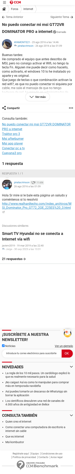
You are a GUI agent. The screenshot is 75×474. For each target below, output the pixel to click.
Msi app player (12, 143)
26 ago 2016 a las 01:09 (48, 45)
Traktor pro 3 (11, 134)
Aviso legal (57, 457)
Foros (14, 9)
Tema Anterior (14, 17)
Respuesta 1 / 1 (12, 173)
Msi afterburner (13, 139)
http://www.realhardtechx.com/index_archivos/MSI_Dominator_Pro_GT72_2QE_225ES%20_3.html (36, 206)
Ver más (40, 97)
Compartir (13, 108)
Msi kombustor (14, 442)
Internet (28, 9)
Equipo (35, 453)
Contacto (43, 457)
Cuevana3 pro (12, 153)
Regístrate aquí (21, 453)
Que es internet (14, 436)
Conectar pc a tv (13, 148)
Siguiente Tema (59, 17)
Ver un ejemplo (64, 346)
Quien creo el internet (18, 421)
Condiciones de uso (51, 453)
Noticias (10, 346)
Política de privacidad (24, 457)
